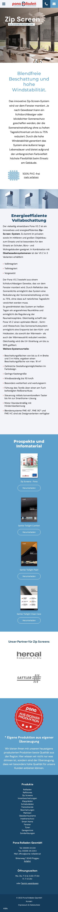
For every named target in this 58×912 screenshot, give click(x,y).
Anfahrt (27, 861)
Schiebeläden (27, 804)
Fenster (27, 824)
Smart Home (27, 821)
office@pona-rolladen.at (30, 853)
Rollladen (27, 789)
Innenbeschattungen (27, 798)
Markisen (27, 813)
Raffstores (27, 792)
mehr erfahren (31, 177)
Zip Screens (27, 795)
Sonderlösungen (27, 833)
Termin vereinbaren (30, 883)
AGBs (5, 908)
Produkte (27, 784)
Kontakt (29, 901)
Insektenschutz (27, 818)
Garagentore (27, 830)
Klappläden (27, 801)
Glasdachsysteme (27, 815)
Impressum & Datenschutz (29, 905)
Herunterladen (29, 488)
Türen (27, 827)
